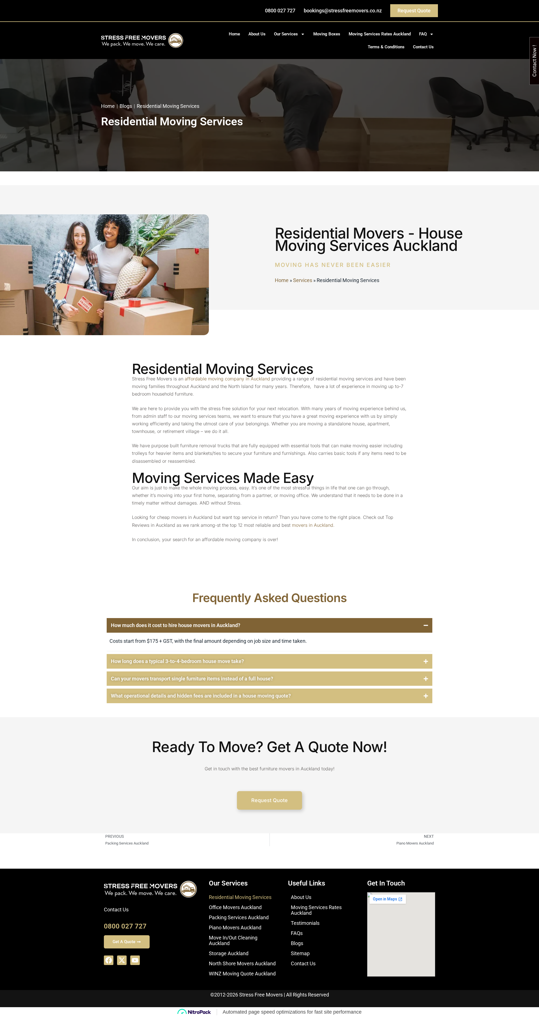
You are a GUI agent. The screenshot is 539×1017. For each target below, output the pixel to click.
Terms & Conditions (386, 46)
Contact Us (423, 46)
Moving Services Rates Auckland (380, 34)
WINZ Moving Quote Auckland (242, 974)
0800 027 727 (125, 926)
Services (302, 280)
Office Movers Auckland (235, 907)
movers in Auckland (312, 525)
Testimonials (305, 923)
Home (234, 34)
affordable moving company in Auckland (227, 379)
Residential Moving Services (240, 897)
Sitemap (300, 953)
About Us (257, 34)
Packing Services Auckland (239, 917)
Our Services (286, 34)
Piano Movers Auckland (235, 927)
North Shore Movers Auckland (242, 963)
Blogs (297, 943)
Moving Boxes (326, 34)
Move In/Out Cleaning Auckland (233, 940)
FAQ (423, 34)
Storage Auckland (228, 953)
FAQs (297, 933)
